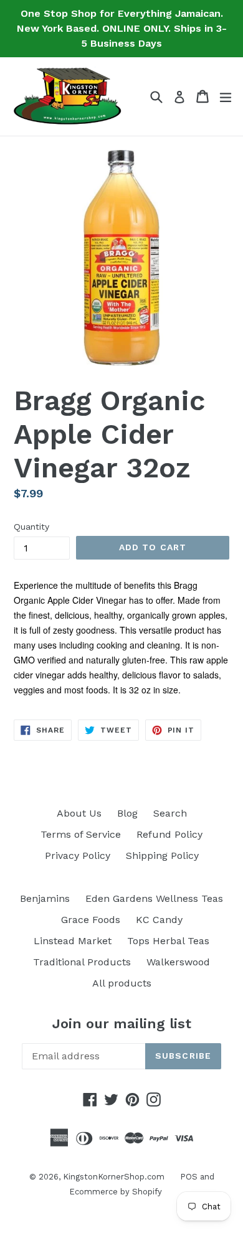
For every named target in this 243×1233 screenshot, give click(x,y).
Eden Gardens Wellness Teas (154, 898)
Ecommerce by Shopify (115, 1191)
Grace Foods (90, 920)
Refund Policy (169, 834)
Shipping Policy (162, 855)
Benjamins (45, 898)
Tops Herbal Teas (168, 941)
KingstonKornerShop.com (113, 1176)
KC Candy (159, 920)
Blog (127, 813)
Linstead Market (73, 941)
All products (121, 983)
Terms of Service (80, 834)
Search (170, 813)
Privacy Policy (77, 855)
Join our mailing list (121, 1023)
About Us (79, 813)
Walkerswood (178, 962)
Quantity (31, 527)
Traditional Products (82, 962)
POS (189, 1176)
